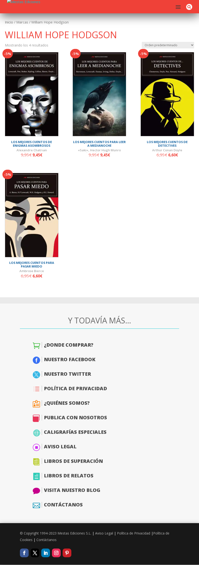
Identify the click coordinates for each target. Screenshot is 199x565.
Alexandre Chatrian (32, 150)
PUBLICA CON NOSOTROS (75, 417)
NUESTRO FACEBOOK (69, 359)
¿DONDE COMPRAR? (68, 345)
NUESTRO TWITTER (67, 374)
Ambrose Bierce (31, 271)
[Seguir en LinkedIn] (45, 553)
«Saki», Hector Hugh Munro (99, 150)
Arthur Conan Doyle (167, 150)
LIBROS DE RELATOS (68, 475)
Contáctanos (46, 539)
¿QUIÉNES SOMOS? (67, 403)
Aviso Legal (104, 533)
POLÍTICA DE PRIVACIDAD (75, 388)
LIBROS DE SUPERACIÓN (73, 461)
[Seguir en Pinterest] (67, 553)
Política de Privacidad (133, 533)
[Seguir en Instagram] (56, 553)
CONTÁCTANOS (63, 504)
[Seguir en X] (35, 553)
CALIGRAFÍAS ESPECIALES (75, 432)
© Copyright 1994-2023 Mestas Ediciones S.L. (55, 533)
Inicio (9, 22)
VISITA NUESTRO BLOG (72, 490)
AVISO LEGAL (60, 446)
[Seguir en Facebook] (24, 553)
